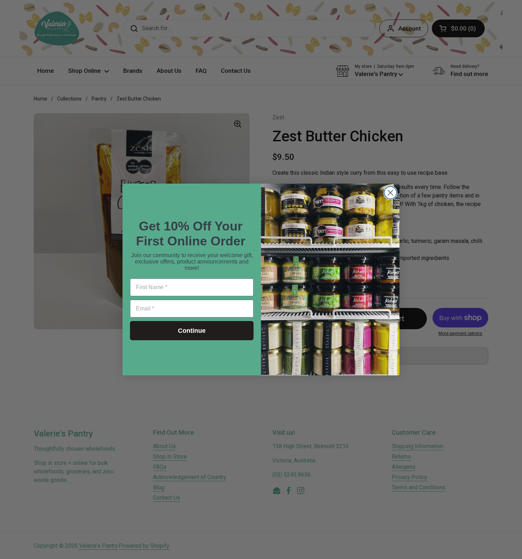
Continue (192, 330)
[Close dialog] (390, 192)
